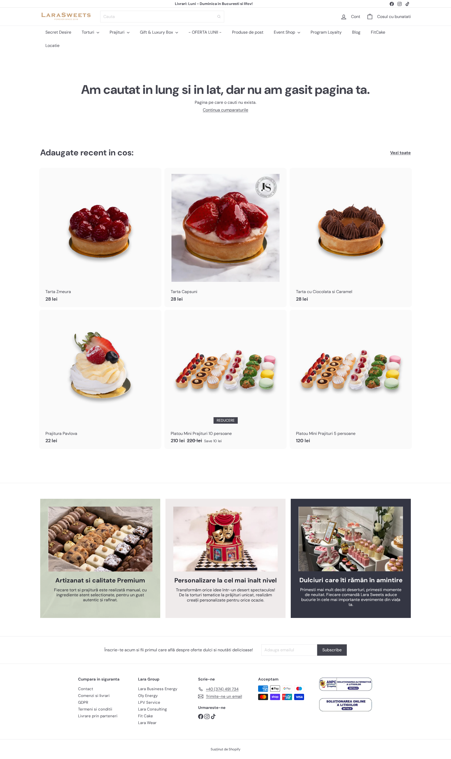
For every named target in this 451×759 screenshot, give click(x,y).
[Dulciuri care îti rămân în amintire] (351, 539)
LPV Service (149, 702)
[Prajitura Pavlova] (100, 379)
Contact (85, 688)
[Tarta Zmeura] (100, 237)
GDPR (83, 702)
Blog (356, 32)
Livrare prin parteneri (97, 716)
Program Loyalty (326, 32)
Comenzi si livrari (94, 695)
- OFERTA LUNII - (205, 32)
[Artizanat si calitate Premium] (100, 539)
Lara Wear (147, 722)
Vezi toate (400, 152)
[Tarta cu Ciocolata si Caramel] (351, 237)
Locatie (52, 45)
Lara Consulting (152, 709)
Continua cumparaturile (225, 110)
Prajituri (118, 32)
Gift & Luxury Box (157, 32)
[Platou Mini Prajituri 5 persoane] (351, 379)
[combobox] (162, 16)
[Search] (219, 16)
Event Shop (285, 32)
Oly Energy (148, 695)
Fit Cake (145, 716)
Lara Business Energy (157, 688)
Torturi (88, 32)
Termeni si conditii (95, 709)
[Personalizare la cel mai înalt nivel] (225, 539)
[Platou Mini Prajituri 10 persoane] (225, 379)
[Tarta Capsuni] (225, 237)
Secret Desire (58, 32)
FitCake (378, 32)
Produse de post (247, 32)
